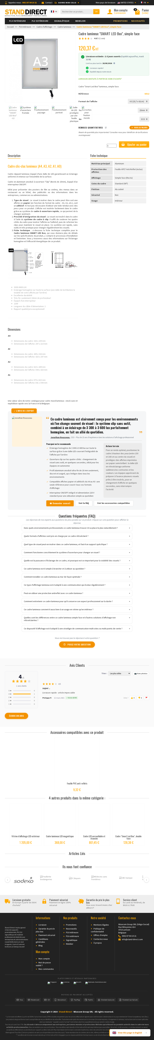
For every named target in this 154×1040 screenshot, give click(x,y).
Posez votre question (79, 644)
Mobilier (69, 944)
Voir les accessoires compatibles (113, 503)
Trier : (104, 673)
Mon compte (44, 958)
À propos (98, 942)
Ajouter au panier (137, 144)
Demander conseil (61, 503)
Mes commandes (46, 969)
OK (96, 11)
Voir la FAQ (84, 503)
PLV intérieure (72, 932)
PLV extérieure (72, 936)
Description (14, 155)
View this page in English (130, 1032)
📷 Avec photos (140, 673)
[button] (66, 2)
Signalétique (71, 940)
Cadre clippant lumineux (18, 174)
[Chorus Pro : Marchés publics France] (65, 985)
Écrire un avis (16, 715)
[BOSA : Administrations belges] (77, 985)
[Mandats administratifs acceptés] (95, 985)
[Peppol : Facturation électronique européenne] (52, 985)
